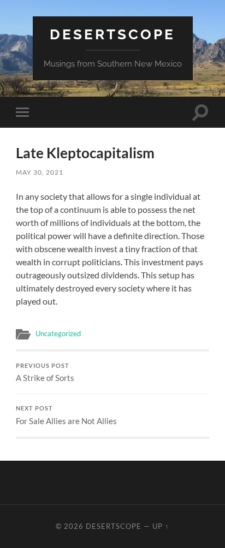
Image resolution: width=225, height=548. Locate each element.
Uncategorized (58, 333)
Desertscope (112, 34)
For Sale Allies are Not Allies (66, 415)
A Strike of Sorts (45, 372)
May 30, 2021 (39, 172)
